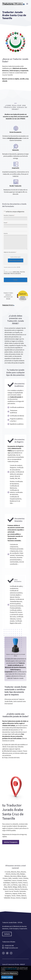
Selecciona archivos (15, 260)
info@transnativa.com (14, 138)
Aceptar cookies (7, 977)
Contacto (7, 934)
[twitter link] (7, 953)
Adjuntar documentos (10, 252)
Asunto (6, 233)
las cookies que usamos (11, 968)
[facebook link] (11, 953)
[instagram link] (3, 953)
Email (6, 222)
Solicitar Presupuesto (10, 842)
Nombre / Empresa (9, 215)
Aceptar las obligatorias (9, 973)
